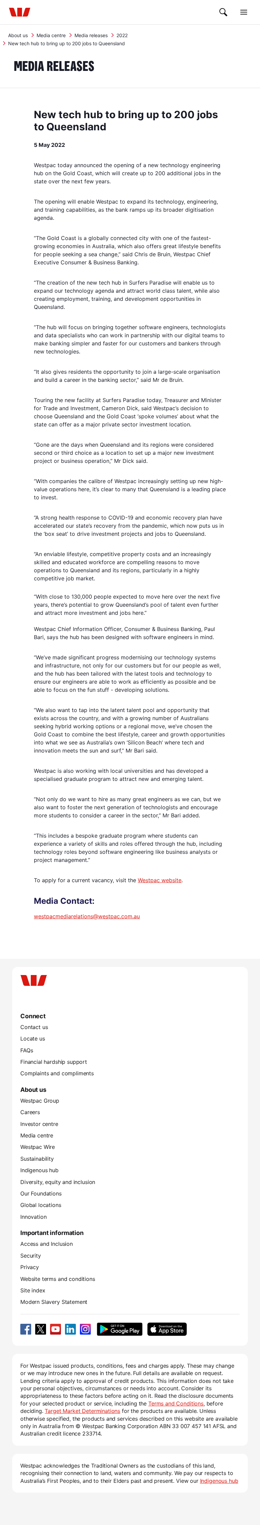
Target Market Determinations (82, 1411)
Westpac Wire (37, 1146)
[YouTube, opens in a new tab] (55, 1329)
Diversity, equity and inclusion (57, 1182)
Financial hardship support (53, 1061)
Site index (32, 1290)
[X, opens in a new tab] (40, 1329)
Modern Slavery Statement (53, 1301)
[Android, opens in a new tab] (120, 1329)
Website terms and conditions (57, 1279)
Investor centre (39, 1124)
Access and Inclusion (46, 1243)
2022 (122, 35)
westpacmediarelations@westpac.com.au (87, 916)
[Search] (223, 12)
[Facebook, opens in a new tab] (25, 1329)
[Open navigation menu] (244, 12)
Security (30, 1255)
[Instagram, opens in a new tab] (85, 1329)
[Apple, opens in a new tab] (167, 1329)
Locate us (32, 1038)
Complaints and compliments (57, 1073)
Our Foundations (41, 1193)
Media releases (91, 35)
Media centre (51, 35)
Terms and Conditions (175, 1403)
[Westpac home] (19, 12)
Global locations (40, 1205)
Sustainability (37, 1158)
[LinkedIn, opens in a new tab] (70, 1329)
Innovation (33, 1216)
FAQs (26, 1050)
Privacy (29, 1267)
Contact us (34, 1027)
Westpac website (159, 880)
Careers (30, 1112)
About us (18, 35)
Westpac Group (39, 1100)
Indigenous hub (39, 1170)
